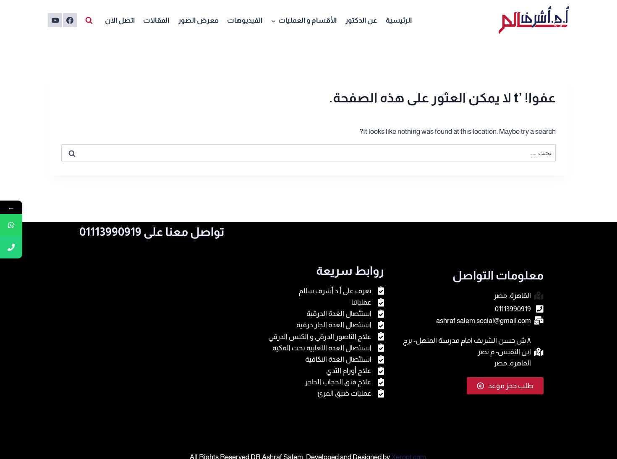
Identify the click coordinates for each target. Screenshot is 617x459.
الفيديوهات (244, 20)
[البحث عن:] (308, 153)
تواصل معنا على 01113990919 (152, 231)
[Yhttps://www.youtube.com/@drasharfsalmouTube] (55, 20)
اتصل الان (120, 20)
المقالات (156, 20)
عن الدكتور (361, 20)
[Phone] (11, 247)
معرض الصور (198, 20)
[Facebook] (70, 20)
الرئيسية (399, 20)
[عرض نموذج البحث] (89, 20)
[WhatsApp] (11, 225)
